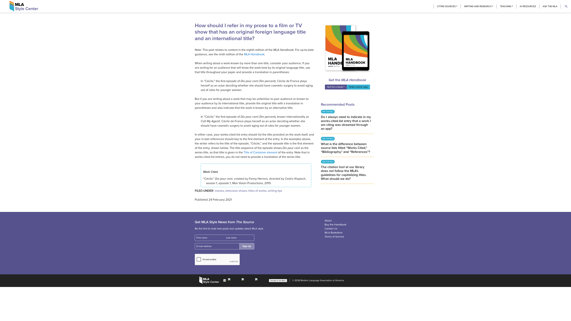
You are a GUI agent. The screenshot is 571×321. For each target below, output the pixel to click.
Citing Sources (446, 6)
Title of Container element (260, 152)
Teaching (505, 6)
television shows (236, 191)
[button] (566, 6)
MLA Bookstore (333, 232)
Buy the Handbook (335, 224)
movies (219, 191)
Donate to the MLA (278, 281)
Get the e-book (335, 86)
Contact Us (331, 228)
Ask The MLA (550, 6)
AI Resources (528, 6)
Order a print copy (358, 86)
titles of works (257, 191)
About (328, 220)
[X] (248, 280)
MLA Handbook (254, 54)
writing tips (275, 191)
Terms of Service (334, 236)
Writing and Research (477, 6)
